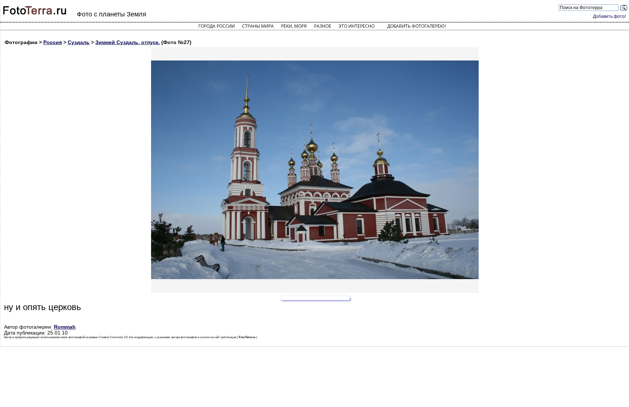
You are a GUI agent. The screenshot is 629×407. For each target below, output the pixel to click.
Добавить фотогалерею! (416, 26)
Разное (322, 26)
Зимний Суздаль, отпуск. (127, 42)
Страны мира (258, 26)
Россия (52, 42)
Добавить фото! (609, 16)
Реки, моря (294, 26)
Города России (216, 26)
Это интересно (357, 26)
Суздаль (79, 42)
